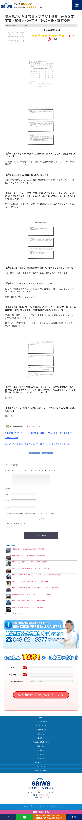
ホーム (41, 717)
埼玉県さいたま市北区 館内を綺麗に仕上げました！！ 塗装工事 (31, 568)
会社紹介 (41, 750)
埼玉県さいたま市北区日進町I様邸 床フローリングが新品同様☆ (30, 581)
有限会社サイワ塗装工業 (41, 788)
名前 (7, 494)
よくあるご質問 (41, 726)
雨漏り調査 (41, 746)
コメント (8, 488)
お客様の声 (27, 25)
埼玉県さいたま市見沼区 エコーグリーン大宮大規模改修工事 (29, 562)
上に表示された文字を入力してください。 (17, 523)
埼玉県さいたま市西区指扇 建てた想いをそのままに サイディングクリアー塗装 (35, 587)
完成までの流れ (41, 730)
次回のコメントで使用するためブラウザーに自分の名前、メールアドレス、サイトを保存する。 (32, 513)
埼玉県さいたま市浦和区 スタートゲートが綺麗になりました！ (30, 600)
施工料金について (41, 762)
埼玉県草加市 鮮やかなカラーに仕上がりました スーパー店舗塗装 (31, 594)
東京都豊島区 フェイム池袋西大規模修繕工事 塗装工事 (28, 549)
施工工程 (41, 734)
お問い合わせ (41, 766)
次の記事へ (47, 453)
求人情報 (41, 758)
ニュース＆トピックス (41, 721)
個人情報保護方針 (41, 770)
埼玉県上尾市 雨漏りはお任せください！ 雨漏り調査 (27, 607)
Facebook (8, 817)
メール (8, 500)
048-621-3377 (49, 817)
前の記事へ (34, 453)
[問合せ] (74, 817)
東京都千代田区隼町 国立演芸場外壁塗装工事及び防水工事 (29, 555)
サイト (7, 507)
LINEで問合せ (24, 817)
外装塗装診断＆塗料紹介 (41, 742)
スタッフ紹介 (41, 754)
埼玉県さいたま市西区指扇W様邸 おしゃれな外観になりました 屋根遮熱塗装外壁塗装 (37, 575)
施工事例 (41, 738)
